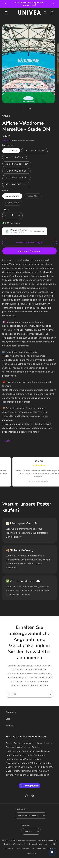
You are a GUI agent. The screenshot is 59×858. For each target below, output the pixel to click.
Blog (8, 719)
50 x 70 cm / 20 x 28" (16, 178)
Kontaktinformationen (24, 848)
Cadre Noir (34, 197)
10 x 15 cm (11, 150)
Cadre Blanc (13, 204)
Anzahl (5, 210)
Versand (5, 140)
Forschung (11, 712)
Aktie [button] (7, 441)
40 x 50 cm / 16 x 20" (16, 171)
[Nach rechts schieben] (36, 108)
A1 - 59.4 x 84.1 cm (15, 184)
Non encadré (12, 196)
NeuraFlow (41, 840)
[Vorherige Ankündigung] (5, 4)
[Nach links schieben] (23, 108)
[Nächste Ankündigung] (53, 4)
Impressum (31, 853)
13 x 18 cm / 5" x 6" (34, 150)
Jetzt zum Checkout (29, 251)
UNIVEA (13, 840)
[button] (6, 12)
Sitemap (10, 726)
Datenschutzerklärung (39, 844)
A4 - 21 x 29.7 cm (14, 157)
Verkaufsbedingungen (46, 848)
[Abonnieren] (50, 694)
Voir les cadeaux (38, 231)
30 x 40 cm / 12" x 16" (16, 164)
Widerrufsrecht (19, 844)
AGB (53, 844)
